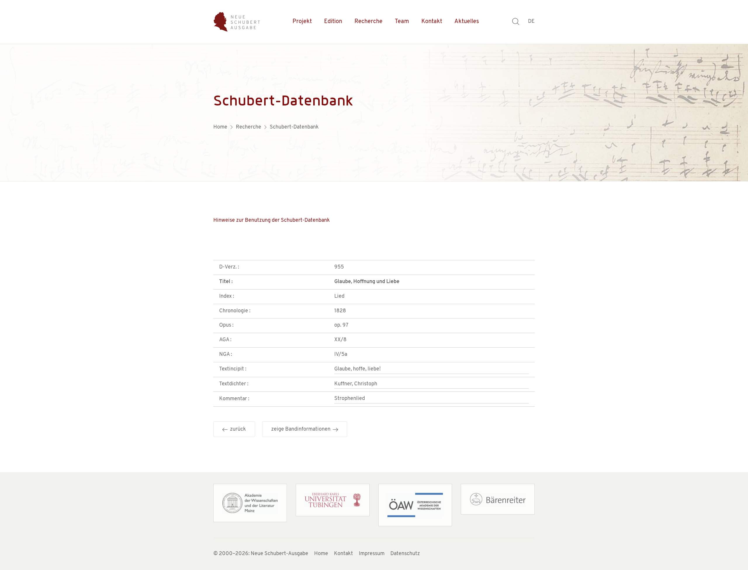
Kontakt (431, 22)
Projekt (302, 22)
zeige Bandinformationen (302, 429)
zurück (237, 429)
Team (402, 22)
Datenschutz (405, 554)
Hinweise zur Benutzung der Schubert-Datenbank (271, 220)
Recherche (368, 22)
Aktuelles (466, 22)
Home (321, 554)
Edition (333, 22)
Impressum (372, 554)
